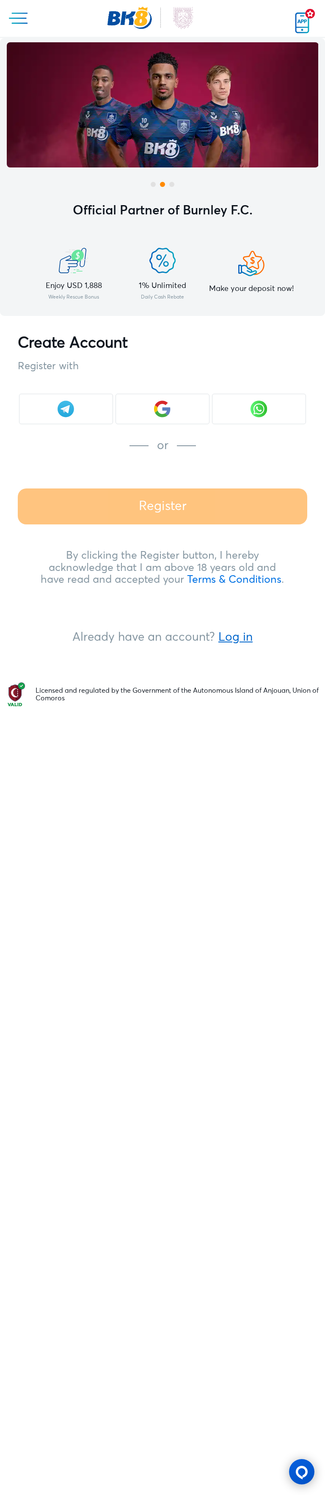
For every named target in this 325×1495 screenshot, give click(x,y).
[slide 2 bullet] (162, 184)
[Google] (162, 409)
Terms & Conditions (234, 579)
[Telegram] (66, 409)
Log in (235, 637)
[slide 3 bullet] (171, 184)
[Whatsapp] (259, 409)
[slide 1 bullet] (153, 184)
